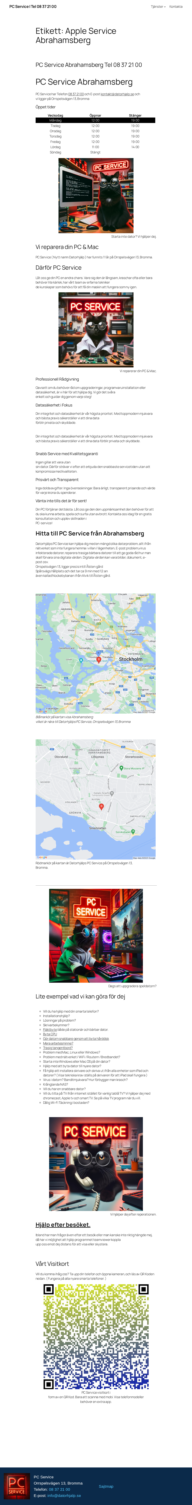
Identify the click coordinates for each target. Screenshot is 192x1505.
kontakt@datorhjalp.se (117, 94)
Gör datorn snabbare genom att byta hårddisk (76, 1038)
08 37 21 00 (76, 94)
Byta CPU (50, 1034)
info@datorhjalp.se (64, 1495)
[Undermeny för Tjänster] (165, 6)
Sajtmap (106, 1486)
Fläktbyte (50, 1029)
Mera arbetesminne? (58, 1043)
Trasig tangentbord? (58, 1047)
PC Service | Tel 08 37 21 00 (32, 6)
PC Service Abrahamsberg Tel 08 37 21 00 (89, 64)
